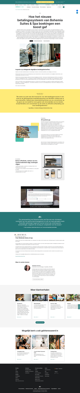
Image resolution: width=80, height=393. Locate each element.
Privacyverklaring (21, 388)
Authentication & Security (39, 376)
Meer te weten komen (22, 262)
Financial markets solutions (39, 380)
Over (16, 369)
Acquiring (36, 371)
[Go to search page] (63, 7)
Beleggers (17, 374)
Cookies (35, 388)
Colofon (59, 388)
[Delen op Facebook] (77, 10)
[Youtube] (57, 373)
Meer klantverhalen (40, 290)
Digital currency (37, 379)
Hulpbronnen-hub (47, 369)
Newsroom (17, 379)
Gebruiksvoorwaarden (29, 388)
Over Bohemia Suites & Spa (24, 238)
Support (17, 377)
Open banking (37, 374)
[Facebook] (56, 373)
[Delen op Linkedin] (77, 13)
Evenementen (47, 374)
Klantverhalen (47, 376)
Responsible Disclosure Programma (44, 388)
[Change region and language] (62, 368)
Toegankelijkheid (54, 388)
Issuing (36, 369)
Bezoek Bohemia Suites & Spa (20, 256)
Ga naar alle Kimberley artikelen (38, 279)
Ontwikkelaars (18, 376)
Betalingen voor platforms (29, 371)
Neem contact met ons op (20, 380)
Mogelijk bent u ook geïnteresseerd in (40, 330)
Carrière (17, 371)
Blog (45, 371)
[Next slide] (79, 306)
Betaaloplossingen (28, 369)
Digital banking (37, 377)
